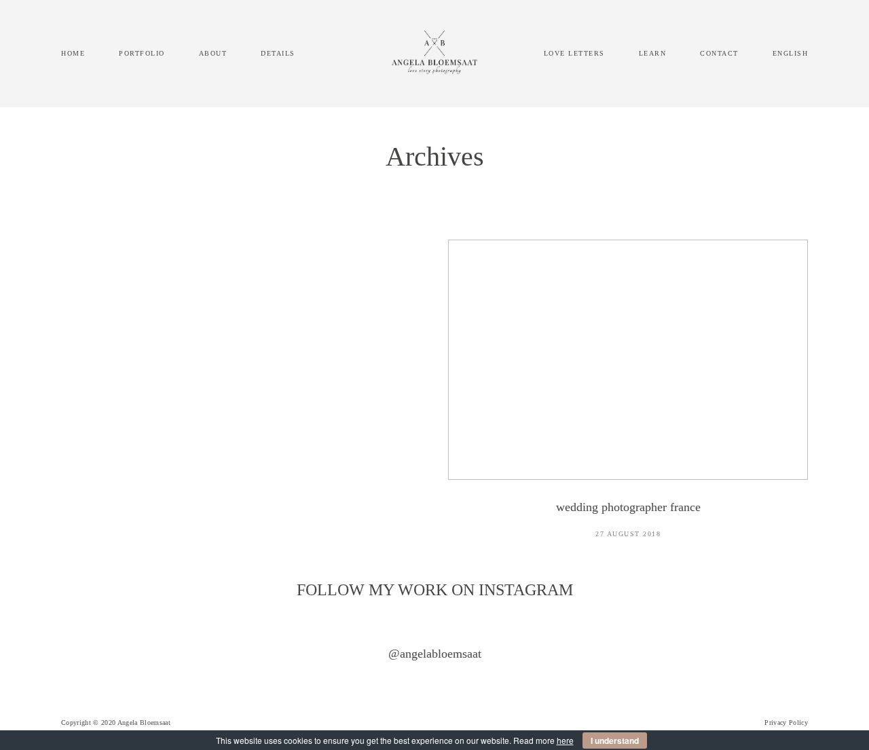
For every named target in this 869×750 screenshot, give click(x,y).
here (565, 740)
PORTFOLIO (142, 53)
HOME (73, 53)
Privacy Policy (786, 722)
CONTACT (719, 53)
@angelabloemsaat (434, 653)
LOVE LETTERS (574, 53)
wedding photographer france (627, 398)
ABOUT (213, 53)
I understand (615, 740)
